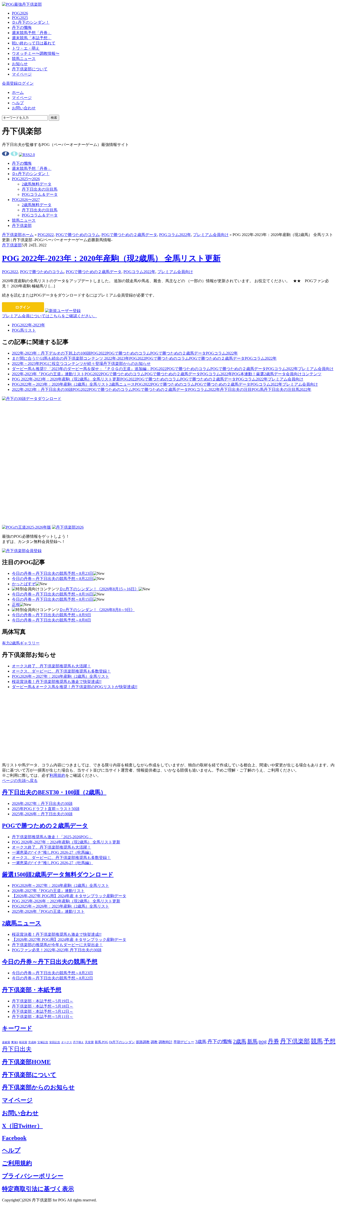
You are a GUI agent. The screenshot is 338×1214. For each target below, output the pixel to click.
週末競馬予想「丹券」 (31, 33)
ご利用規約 (17, 1163)
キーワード (17, 1028)
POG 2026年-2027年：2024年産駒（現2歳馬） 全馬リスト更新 (66, 842)
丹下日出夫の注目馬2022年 (287, 389)
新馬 (252, 1041)
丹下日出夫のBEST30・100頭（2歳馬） (54, 792)
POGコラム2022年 (175, 235)
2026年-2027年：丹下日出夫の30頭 (42, 803)
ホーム (18, 92)
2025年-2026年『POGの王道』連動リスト (48, 911)
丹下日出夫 (17, 1049)
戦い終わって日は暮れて (33, 43)
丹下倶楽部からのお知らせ (127, 363)
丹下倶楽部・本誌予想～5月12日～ (42, 1011)
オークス (66, 1042)
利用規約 (57, 775)
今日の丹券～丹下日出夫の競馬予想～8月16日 (52, 594)
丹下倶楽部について (30, 69)
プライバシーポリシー (32, 1176)
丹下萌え (78, 1042)
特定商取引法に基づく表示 (38, 1189)
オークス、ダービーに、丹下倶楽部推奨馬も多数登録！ (61, 671)
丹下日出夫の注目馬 (39, 189)
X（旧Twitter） (22, 1126)
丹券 (273, 1041)
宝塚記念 (42, 1042)
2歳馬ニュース (122, 384)
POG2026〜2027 (26, 200)
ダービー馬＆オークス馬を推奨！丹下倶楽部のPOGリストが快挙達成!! (74, 687)
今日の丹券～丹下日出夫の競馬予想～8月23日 (52, 573)
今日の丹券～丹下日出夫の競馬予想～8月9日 (51, 615)
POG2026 (20, 13)
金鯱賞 (6, 1042)
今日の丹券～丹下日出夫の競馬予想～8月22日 (52, 579)
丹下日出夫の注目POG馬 (242, 389)
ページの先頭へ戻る (20, 780)
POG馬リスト (24, 330)
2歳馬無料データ (36, 184)
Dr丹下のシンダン (122, 1042)
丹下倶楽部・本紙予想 (31, 990)
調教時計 (165, 1042)
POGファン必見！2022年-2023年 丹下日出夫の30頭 (56, 950)
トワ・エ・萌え (26, 48)
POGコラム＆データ (40, 194)
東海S (14, 1042)
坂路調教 (143, 1042)
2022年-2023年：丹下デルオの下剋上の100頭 (51, 353)
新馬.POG (101, 1042)
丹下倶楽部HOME (26, 1062)
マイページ (22, 74)
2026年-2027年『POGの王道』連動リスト (48, 891)
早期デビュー (183, 1042)
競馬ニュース (24, 59)
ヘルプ (18, 103)
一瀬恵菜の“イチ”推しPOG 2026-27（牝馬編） (52, 852)
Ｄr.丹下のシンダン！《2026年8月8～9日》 (97, 610)
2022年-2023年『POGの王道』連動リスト (48, 374)
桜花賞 (23, 1042)
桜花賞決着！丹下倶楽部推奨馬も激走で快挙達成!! (56, 681)
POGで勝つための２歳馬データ (129, 235)
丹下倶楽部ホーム (18, 235)
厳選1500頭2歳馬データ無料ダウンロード (58, 874)
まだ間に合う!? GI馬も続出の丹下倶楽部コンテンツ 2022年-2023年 (70, 358)
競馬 (317, 1041)
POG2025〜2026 (26, 179)
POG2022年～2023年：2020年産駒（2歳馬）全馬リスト (60, 384)
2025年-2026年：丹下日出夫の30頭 (42, 814)
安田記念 (54, 1042)
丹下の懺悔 (22, 27)
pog (263, 1041)
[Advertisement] (39, 432)
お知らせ (20, 64)
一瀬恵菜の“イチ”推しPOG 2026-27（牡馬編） (52, 863)
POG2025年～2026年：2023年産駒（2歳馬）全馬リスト (60, 906)
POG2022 (46, 235)
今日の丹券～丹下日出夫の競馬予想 (49, 961)
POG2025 (20, 18)
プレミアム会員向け (211, 235)
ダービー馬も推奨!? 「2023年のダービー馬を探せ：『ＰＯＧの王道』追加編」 (81, 369)
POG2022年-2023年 (28, 325)
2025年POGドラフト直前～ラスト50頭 (45, 809)
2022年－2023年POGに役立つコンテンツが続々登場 (57, 363)
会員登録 (10, 83)
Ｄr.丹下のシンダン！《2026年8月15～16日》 (99, 589)
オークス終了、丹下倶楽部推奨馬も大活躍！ (51, 666)
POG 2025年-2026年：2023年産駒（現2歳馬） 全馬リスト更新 (66, 901)
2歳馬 (239, 1041)
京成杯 (32, 1042)
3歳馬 (200, 1041)
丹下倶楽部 (22, 225)
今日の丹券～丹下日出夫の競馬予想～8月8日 (51, 620)
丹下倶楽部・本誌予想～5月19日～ (42, 1001)
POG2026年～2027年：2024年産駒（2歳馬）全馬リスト (60, 676)
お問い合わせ (24, 108)
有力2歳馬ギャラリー (21, 643)
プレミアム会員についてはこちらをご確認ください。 (49, 316)
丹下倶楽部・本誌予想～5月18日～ (42, 1006)
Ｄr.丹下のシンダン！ (30, 22)
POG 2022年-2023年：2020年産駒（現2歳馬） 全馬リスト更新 (111, 258)
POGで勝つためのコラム (77, 235)
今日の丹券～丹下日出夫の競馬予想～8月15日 (52, 599)
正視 (16, 604)
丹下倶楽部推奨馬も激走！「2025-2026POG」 (52, 837)
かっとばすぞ (24, 584)
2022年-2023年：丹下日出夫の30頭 (42, 389)
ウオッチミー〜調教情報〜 (35, 53)
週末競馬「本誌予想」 (31, 38)
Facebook (14, 1138)
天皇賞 (89, 1042)
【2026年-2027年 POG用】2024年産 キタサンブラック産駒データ (69, 896)
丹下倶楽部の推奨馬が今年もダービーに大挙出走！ (57, 945)
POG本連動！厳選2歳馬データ (259, 374)
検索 (54, 117)
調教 (154, 1042)
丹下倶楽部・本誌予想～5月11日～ (42, 1017)
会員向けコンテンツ (303, 374)
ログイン (26, 83)
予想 (330, 1041)
